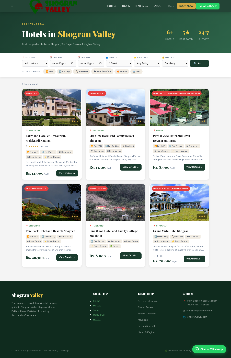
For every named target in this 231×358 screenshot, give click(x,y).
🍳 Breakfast (81, 71)
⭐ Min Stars (141, 57)
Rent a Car (142, 6)
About (158, 6)
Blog (171, 6)
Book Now (186, 6)
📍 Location (28, 57)
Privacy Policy (51, 350)
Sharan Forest (145, 307)
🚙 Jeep (136, 71)
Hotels (112, 6)
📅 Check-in (56, 57)
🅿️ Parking (64, 71)
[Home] (12, 6)
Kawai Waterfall (146, 326)
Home (96, 301)
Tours (126, 6)
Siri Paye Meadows (148, 301)
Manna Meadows (147, 313)
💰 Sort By (168, 57)
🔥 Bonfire (122, 71)
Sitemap (65, 350)
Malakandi (143, 319)
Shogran (27, 295)
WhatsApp (210, 6)
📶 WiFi (49, 71)
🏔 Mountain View (102, 71)
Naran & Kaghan (146, 332)
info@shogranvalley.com (199, 310)
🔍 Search (199, 63)
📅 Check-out (85, 57)
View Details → (67, 173)
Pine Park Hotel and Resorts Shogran (50, 231)
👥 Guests (111, 57)
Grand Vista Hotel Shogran (171, 231)
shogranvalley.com (197, 316)
